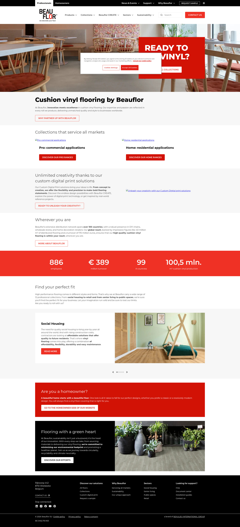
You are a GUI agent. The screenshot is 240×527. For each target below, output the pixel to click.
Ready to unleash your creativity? (59, 205)
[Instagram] (41, 506)
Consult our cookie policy (142, 61)
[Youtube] (50, 506)
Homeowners (62, 3)
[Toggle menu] (76, 15)
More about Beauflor (51, 243)
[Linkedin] (36, 506)
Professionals (44, 3)
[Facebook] (45, 506)
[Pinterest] (54, 506)
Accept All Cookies (129, 68)
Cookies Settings (111, 68)
